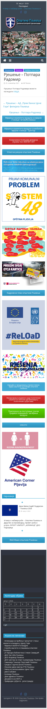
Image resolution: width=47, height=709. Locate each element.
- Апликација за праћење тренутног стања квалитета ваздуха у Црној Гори (20, 642)
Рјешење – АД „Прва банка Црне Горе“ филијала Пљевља (22, 105)
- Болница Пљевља (11, 674)
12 (16, 612)
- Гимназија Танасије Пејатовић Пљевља (20, 662)
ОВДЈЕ (16, 91)
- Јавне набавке (9, 672)
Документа (9, 70)
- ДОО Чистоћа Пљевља (13, 655)
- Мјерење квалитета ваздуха (15, 645)
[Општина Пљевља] (4, 60)
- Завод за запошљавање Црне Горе (18, 669)
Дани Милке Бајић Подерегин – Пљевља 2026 (31, 507)
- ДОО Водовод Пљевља (13, 657)
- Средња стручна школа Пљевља (17, 664)
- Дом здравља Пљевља (13, 676)
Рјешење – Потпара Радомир (26, 112)
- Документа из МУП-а (12, 679)
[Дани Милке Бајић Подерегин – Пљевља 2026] (10, 506)
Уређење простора (32, 70)
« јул (5, 625)
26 (16, 617)
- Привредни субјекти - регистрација (18, 681)
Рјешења (19, 70)
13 (22, 612)
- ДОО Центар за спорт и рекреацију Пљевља (22, 660)
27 (22, 617)
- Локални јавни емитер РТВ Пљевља (18, 667)
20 (22, 615)
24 (4, 617)
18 (10, 615)
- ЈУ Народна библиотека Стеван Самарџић (21, 653)
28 (27, 617)
